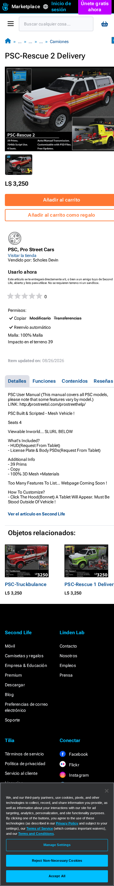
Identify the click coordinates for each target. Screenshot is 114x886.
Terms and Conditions (36, 833)
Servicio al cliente (21, 773)
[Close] (106, 791)
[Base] (8, 41)
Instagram (78, 775)
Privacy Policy (67, 823)
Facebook (78, 754)
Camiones (59, 41)
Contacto (68, 646)
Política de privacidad (25, 763)
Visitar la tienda (22, 255)
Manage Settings (57, 845)
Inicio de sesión (61, 6)
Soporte (12, 720)
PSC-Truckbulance (26, 584)
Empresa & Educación (26, 665)
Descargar (15, 684)
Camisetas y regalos (24, 655)
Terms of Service (39, 828)
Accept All (57, 876)
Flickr (73, 764)
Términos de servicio (24, 753)
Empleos (68, 665)
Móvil (10, 646)
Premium (13, 675)
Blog (9, 694)
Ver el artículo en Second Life (36, 513)
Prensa (66, 675)
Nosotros (69, 655)
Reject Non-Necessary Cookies (57, 860)
